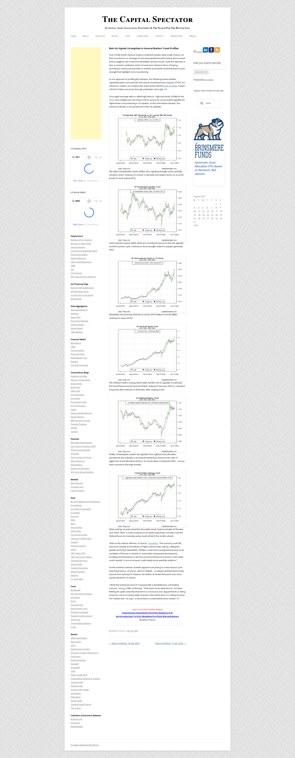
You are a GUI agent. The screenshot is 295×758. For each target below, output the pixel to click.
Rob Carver (76, 641)
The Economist (77, 350)
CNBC (73, 346)
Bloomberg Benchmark (81, 442)
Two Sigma (76, 708)
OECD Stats (76, 531)
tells (124, 588)
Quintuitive (76, 693)
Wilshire (74, 575)
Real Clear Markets (79, 321)
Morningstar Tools (79, 608)
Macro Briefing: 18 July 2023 (124, 643)
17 (195, 214)
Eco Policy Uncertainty (81, 509)
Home (73, 36)
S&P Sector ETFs (78, 553)
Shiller (74, 549)
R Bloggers (76, 697)
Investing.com (77, 486)
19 (203, 214)
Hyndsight (75, 667)
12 (203, 211)
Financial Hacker (78, 660)
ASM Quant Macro (79, 638)
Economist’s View (79, 402)
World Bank (76, 298)
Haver (73, 409)
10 (195, 211)
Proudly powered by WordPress (85, 745)
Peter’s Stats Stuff (79, 675)
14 (212, 211)
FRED (73, 520)
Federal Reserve (78, 258)
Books (115, 36)
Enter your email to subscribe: (207, 62)
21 (212, 214)
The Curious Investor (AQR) (83, 446)
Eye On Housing (78, 405)
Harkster (75, 313)
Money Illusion (77, 416)
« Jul (196, 225)
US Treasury (76, 273)
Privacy (192, 36)
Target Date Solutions (81, 623)
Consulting (142, 36)
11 (199, 211)
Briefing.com (76, 719)
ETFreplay (75, 597)
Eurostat (75, 516)
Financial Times (78, 354)
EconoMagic (76, 505)
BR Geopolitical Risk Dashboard (85, 501)
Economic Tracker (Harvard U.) (84, 652)
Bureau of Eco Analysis (81, 239)
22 (217, 214)
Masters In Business (80, 468)
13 (208, 211)
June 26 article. (170, 85)
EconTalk (75, 453)
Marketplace (76, 464)
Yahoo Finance (77, 490)
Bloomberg (76, 343)
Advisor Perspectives (80, 380)
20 (208, 214)
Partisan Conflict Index (81, 538)
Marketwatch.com (79, 357)
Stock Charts (76, 564)
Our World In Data (79, 534)
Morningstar (76, 527)
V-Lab (73, 627)
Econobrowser (77, 394)
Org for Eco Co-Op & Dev (82, 295)
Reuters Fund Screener (81, 616)
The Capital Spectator (147, 19)
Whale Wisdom (78, 571)
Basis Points (76, 383)
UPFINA (74, 427)
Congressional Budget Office (84, 250)
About (85, 36)
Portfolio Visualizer (79, 612)
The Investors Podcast (81, 457)
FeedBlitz (209, 79)
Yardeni (74, 431)
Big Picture (75, 387)
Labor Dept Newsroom (81, 262)
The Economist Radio (80, 450)
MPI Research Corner (80, 420)
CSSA (73, 645)
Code (127, 36)
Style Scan (75, 619)
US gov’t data (77, 579)
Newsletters (176, 36)
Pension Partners (79, 424)
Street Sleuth (77, 328)
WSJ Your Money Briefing (82, 472)
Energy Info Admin (79, 254)
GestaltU (75, 663)
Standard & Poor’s (79, 560)
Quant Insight (77, 682)
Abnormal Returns (79, 309)
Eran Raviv (76, 656)
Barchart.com (77, 483)
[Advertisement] (86, 93)
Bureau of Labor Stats (81, 243)
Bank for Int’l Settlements (82, 287)
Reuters (74, 361)
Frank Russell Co (78, 545)
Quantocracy (77, 686)
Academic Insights (79, 376)
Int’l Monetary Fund (79, 291)
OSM (73, 671)
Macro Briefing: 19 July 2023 (170, 643)
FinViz (73, 601)
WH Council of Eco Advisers (83, 276)
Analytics (100, 36)
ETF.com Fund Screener (81, 593)
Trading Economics (79, 568)
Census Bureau (78, 247)
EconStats (75, 512)
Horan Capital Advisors (81, 413)
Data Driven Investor (80, 649)
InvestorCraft (77, 604)
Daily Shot (75, 391)
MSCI (73, 523)
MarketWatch (77, 726)
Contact (159, 36)
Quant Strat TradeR (80, 689)
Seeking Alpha (77, 324)
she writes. (153, 543)
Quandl (74, 542)
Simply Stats (77, 700)
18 (199, 214)
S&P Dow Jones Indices (81, 557)
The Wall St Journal (79, 365)
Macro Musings (78, 461)
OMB (73, 265)
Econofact (75, 398)
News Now (76, 317)
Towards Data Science (81, 704)
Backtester (76, 590)
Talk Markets (77, 332)
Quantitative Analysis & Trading (85, 678)
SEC (72, 269)
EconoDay (75, 722)
